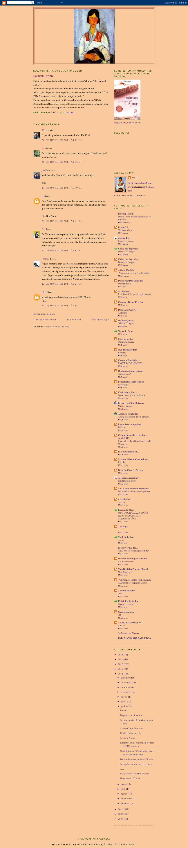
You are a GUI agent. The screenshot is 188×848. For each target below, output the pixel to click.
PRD (44, 292)
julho (124, 701)
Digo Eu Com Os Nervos (130, 470)
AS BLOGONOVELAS (130, 622)
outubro (125, 687)
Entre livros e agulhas (129, 424)
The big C (123, 526)
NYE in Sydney (125, 405)
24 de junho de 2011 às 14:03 (62, 305)
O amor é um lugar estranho (132, 558)
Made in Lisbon (126, 537)
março (124, 793)
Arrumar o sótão (126, 590)
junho (124, 706)
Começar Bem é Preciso (130, 302)
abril (123, 789)
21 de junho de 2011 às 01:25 (62, 221)
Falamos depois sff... (128, 451)
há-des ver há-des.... (128, 547)
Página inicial (74, 319)
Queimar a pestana (126, 341)
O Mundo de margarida (130, 370)
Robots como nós (125, 240)
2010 (121, 809)
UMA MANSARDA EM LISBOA (134, 638)
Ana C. (135, 178)
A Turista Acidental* (129, 477)
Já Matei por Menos (128, 633)
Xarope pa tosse (126, 612)
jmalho (45, 170)
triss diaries (124, 499)
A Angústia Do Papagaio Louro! (132, 582)
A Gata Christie (126, 270)
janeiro (125, 803)
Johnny (45, 258)
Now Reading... (125, 572)
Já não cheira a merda (130, 733)
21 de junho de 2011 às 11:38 (62, 250)
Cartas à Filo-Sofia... (128, 360)
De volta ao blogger (126, 251)
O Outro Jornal (126, 320)
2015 (121, 654)
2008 (121, 818)
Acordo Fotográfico (128, 413)
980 (119, 614)
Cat (43, 229)
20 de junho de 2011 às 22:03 (62, 140)
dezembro (126, 677)
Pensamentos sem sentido (131, 381)
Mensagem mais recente (45, 319)
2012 (121, 668)
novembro (126, 682)
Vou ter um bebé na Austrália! (133, 488)
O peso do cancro (125, 604)
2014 (121, 659)
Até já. (121, 539)
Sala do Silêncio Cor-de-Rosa (133, 459)
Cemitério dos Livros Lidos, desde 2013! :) (132, 436)
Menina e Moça (125, 230)
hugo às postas (125, 338)
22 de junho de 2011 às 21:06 (62, 283)
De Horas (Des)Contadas (130, 280)
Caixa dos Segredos (128, 248)
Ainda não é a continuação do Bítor (133, 550)
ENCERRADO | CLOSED (130, 363)
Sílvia (45, 130)
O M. (120, 593)
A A (122, 768)
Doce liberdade (124, 283)
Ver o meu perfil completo (130, 196)
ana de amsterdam (127, 349)
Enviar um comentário (44, 313)
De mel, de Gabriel (127, 309)
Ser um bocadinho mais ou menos (136, 764)
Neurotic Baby (125, 331)
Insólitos (122, 427)
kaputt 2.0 (123, 227)
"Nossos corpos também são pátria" (133, 272)
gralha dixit (124, 238)
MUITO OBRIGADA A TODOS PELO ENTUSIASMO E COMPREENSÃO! (133, 515)
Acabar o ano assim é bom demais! (133, 416)
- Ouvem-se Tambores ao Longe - (135, 579)
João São (122, 462)
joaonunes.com (125, 213)
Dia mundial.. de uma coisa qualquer (134, 491)
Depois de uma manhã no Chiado (136, 759)
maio (123, 784)
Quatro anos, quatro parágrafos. (132, 395)
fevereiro (125, 798)
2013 (121, 664)
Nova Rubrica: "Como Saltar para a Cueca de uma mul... (136, 752)
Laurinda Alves (126, 509)
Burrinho (122, 352)
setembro (126, 692)
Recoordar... (123, 384)
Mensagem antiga (100, 319)
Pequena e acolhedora (131, 715)
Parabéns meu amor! (127, 480)
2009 (121, 814)
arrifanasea (124, 291)
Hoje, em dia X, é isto (130, 778)
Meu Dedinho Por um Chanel (133, 569)
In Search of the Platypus (131, 403)
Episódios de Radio (128, 601)
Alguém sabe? (124, 373)
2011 (121, 673)
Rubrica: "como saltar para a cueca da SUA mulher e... (137, 744)
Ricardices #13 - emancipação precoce (134, 294)
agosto (124, 696)
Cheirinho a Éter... (127, 392)
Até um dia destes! (126, 561)
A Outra (121, 625)
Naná (44, 148)
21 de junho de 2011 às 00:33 (62, 187)
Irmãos (123, 710)
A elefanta (122, 312)
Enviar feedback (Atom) (57, 326)
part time (122, 502)
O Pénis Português (126, 323)
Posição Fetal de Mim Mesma (134, 773)
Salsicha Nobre (127, 737)
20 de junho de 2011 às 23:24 (62, 161)
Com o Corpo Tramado (131, 728)
